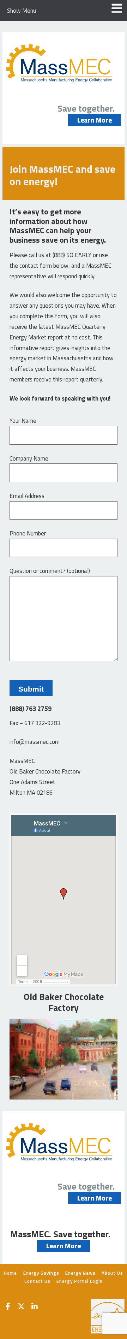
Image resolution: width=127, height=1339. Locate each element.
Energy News (80, 1272)
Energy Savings (41, 1272)
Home (10, 1272)
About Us (112, 1272)
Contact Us (37, 1281)
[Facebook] (7, 1307)
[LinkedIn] (34, 1307)
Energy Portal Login (79, 1281)
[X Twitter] (21, 1307)
